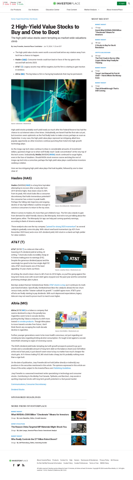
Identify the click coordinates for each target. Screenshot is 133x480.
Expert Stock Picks (23, 19)
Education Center (52, 10)
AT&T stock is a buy (57, 285)
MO (23, 310)
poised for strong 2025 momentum (61, 226)
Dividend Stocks (18, 389)
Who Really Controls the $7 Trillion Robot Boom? (34, 439)
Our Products (16, 10)
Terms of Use (94, 463)
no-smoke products (25, 321)
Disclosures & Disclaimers (89, 460)
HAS (28, 185)
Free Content (72, 10)
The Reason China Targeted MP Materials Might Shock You (39, 427)
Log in (122, 3)
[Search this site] (129, 3)
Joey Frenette (18, 46)
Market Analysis (90, 10)
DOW (5, 2)
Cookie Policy (68, 463)
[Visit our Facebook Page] (13, 465)
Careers (76, 460)
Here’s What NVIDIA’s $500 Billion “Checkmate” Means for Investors (108, 32)
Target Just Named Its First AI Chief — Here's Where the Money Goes (108, 75)
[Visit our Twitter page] (18, 465)
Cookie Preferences (81, 463)
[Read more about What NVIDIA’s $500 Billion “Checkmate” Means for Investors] (78, 416)
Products (55, 460)
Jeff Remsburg (24, 443)
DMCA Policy (104, 463)
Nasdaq (13, 2)
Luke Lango (23, 430)
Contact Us (64, 460)
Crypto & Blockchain (102, 52)
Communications (18, 384)
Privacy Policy (104, 460)
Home (13, 19)
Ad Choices (114, 460)
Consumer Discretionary (36, 384)
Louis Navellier (24, 418)
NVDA (52, 154)
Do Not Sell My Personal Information (49, 463)
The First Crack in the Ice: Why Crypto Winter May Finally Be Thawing (107, 60)
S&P (19, 2)
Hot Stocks (34, 19)
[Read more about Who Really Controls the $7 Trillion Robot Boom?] (78, 440)
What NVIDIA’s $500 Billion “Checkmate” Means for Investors (40, 414)
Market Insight (16, 411)
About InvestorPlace (115, 10)
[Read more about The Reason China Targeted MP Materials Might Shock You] (78, 428)
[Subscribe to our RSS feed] (23, 465)
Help (70, 460)
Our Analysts (33, 10)
